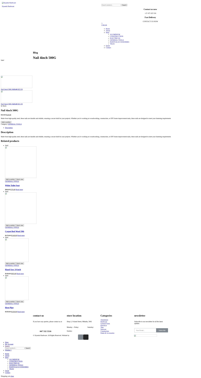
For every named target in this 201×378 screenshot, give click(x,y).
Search (124, 5)
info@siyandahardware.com (42, 323)
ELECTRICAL (14, 363)
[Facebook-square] (80, 337)
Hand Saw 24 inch (13, 269)
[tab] (102, 128)
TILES (11, 369)
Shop (6, 357)
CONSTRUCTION (16, 361)
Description (9, 128)
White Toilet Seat (12, 185)
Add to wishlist (6, 122)
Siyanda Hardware (8, 6)
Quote (7, 371)
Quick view (19, 179)
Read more (19, 189)
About (7, 356)
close (12, 376)
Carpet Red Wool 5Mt (14, 231)
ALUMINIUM (14, 359)
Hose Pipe (9, 308)
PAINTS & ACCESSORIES (18, 367)
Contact (7, 372)
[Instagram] (85, 337)
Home (7, 354)
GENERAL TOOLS (15, 124)
